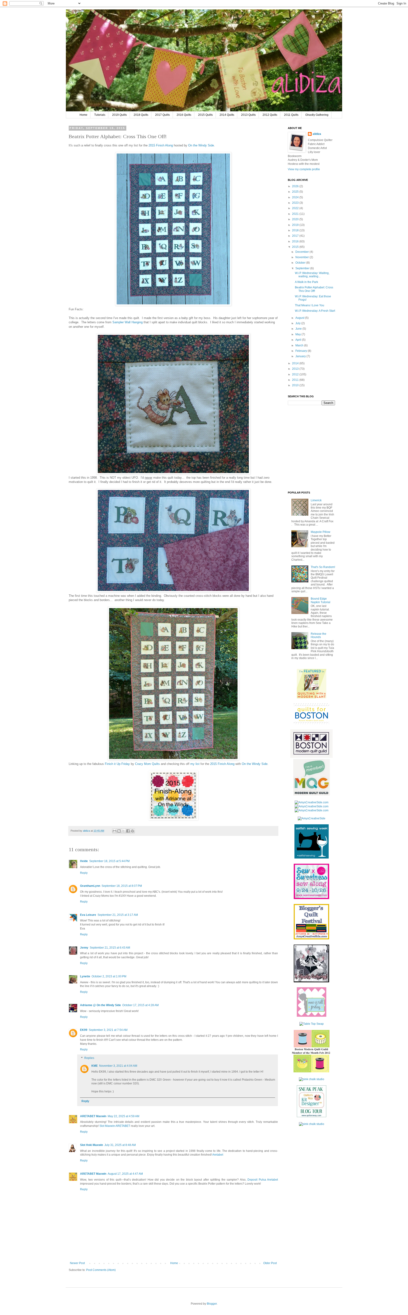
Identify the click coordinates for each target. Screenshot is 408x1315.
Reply (84, 873)
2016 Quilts (184, 114)
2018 (295, 230)
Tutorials (99, 114)
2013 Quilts (248, 114)
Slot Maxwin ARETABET (114, 1126)
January (300, 356)
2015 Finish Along (161, 145)
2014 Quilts (227, 114)
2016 (295, 241)
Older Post (270, 1263)
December (302, 251)
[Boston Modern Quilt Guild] (311, 757)
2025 (295, 191)
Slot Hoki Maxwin (91, 1145)
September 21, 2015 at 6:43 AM (110, 947)
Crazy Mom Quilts (147, 764)
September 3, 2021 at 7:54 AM (108, 1030)
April (298, 339)
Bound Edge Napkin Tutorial (320, 600)
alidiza (87, 830)
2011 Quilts (291, 114)
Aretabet (217, 1154)
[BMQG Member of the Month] (311, 1071)
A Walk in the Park (306, 282)
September (302, 268)
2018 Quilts (141, 114)
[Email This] (114, 831)
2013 (295, 368)
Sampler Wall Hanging (127, 322)
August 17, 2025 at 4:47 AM (125, 1173)
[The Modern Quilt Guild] (311, 794)
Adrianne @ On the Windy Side (100, 1005)
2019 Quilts (119, 114)
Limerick (316, 500)
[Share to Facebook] (128, 831)
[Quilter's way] (311, 1116)
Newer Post (77, 1263)
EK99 (83, 1030)
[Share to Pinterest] (132, 831)
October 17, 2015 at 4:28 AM (140, 1005)
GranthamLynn (90, 886)
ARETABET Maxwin (93, 1116)
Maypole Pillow (320, 532)
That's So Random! (323, 567)
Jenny (84, 947)
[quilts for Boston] (311, 723)
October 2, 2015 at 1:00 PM (109, 976)
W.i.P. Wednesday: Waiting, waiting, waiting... (312, 274)
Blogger (212, 1303)
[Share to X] (123, 831)
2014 (295, 363)
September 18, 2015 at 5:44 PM (109, 861)
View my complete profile (304, 169)
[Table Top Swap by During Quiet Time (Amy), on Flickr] (311, 1023)
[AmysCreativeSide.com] (311, 802)
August (300, 317)
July (298, 323)
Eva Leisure (88, 915)
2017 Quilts (162, 114)
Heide (84, 861)
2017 (295, 235)
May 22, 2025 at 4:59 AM (123, 1116)
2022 (295, 208)
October (300, 262)
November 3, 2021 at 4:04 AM (118, 1065)
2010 (295, 385)
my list (195, 764)
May (298, 334)
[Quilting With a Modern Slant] (311, 697)
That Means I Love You (309, 305)
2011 (295, 380)
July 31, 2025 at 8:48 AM (120, 1145)
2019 (295, 225)
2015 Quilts (205, 114)
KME (94, 1065)
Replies (89, 1058)
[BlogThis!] (119, 831)
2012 (295, 374)
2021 (295, 214)
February (301, 351)
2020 (295, 219)
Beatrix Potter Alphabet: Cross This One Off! (314, 289)
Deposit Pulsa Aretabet (262, 1179)
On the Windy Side (201, 145)
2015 (295, 247)
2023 (295, 202)
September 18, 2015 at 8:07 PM (122, 886)
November (302, 257)
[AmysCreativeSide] (311, 818)
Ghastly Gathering (316, 114)
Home (83, 114)
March (299, 345)
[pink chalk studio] (311, 1079)
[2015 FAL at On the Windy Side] (173, 819)
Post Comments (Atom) (101, 1270)
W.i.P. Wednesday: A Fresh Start (315, 310)
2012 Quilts (270, 114)
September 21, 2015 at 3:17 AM (118, 915)
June (298, 328)
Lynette (85, 976)
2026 (295, 186)
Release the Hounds (318, 635)
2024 (295, 197)
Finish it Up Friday (117, 764)
